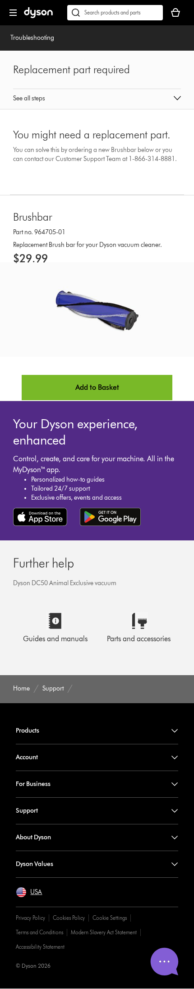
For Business (33, 784)
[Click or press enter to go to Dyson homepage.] (38, 16)
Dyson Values (34, 864)
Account (27, 757)
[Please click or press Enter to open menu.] (13, 13)
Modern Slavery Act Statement (104, 932)
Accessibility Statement (40, 946)
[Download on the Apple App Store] (40, 517)
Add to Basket (97, 387)
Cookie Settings (109, 917)
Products (27, 730)
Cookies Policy (69, 917)
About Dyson (33, 837)
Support (27, 810)
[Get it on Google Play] (110, 517)
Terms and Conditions (39, 932)
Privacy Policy (30, 917)
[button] (97, 99)
